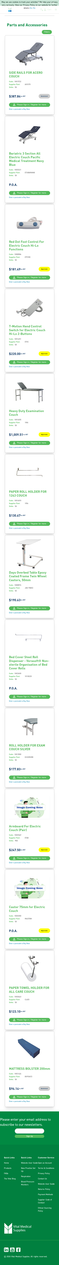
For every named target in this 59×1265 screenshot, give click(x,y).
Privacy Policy (44, 1173)
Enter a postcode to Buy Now (19, 109)
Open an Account (45, 1163)
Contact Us (42, 1178)
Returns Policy (44, 1189)
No (34, 8)
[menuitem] (29, 1249)
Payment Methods (45, 1194)
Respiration (26, 1176)
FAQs (6, 1173)
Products (7, 1168)
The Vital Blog (10, 1178)
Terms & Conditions (46, 1168)
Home (6, 1163)
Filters (47, 32)
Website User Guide (29, 1163)
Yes (31, 8)
